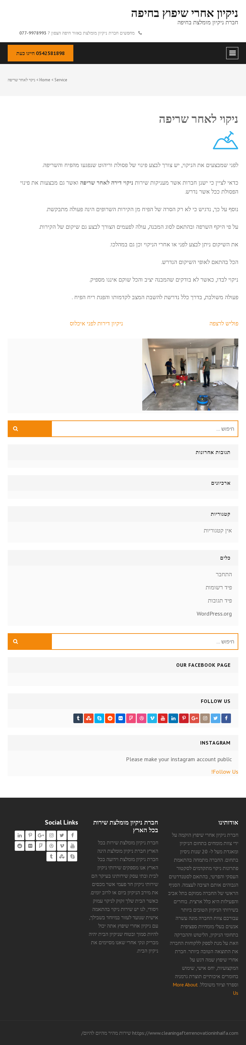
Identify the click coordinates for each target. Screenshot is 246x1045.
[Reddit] (110, 718)
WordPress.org (214, 613)
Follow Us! (224, 771)
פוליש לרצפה (223, 323)
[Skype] (99, 718)
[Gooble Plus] (194, 718)
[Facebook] (226, 718)
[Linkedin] (173, 718)
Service (60, 80)
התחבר (224, 574)
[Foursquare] (131, 718)
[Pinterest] (184, 718)
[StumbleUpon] (89, 718)
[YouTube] (163, 718)
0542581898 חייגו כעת (40, 53)
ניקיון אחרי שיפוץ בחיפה (184, 12)
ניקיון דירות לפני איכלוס (96, 323)
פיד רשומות (219, 587)
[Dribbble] (141, 718)
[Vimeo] (152, 718)
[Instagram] (205, 718)
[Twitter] (215, 718)
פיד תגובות (220, 600)
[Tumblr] (78, 718)
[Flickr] (120, 718)
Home (44, 80)
